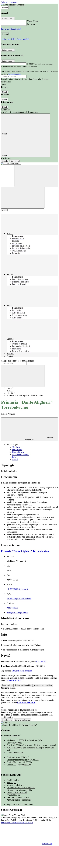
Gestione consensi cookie (18, 797)
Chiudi (4, 92)
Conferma (15, 161)
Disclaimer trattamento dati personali (17, 822)
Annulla (5, 161)
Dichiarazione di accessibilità (19, 790)
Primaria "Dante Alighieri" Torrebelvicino (25, 551)
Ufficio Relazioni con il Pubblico (21, 787)
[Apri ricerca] (36, 176)
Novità (15, 459)
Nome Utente (33, 21)
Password (31, 24)
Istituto (15, 671)
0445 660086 (12, 608)
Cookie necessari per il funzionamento (18, 710)
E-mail (30, 64)
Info (14, 457)
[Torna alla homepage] (29, 163)
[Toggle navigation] (22, 198)
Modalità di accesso (20, 454)
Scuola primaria (25, 671)
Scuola (9, 390)
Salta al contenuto (8, 2)
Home (9, 388)
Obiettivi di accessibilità (17, 792)
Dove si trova (18, 452)
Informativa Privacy (15, 785)
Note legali (11, 782)
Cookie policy (13, 780)
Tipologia (16, 447)
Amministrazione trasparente (19, 800)
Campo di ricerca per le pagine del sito (17, 361)
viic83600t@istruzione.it (17, 589)
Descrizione (17, 449)
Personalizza (7, 685)
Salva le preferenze (22, 720)
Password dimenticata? (11, 29)
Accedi (5, 7)
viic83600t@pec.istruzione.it (19, 598)
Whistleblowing (13, 795)
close (4, 210)
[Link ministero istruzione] (13, 5)
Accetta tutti (43, 685)
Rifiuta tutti (23, 685)
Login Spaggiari (15, 74)
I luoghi (10, 393)
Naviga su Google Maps (17, 612)
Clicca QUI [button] (41, 661)
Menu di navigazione (39, 439)
